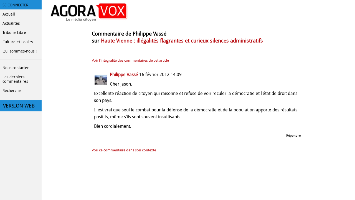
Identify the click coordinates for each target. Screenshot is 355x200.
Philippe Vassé (124, 74)
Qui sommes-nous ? (19, 51)
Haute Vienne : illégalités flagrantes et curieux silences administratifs (182, 41)
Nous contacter (15, 68)
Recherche (11, 90)
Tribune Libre (14, 32)
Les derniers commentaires (15, 79)
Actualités (11, 23)
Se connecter (15, 5)
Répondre (293, 136)
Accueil (8, 14)
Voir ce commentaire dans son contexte (124, 150)
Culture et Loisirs (17, 42)
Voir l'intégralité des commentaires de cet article (130, 60)
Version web (19, 106)
